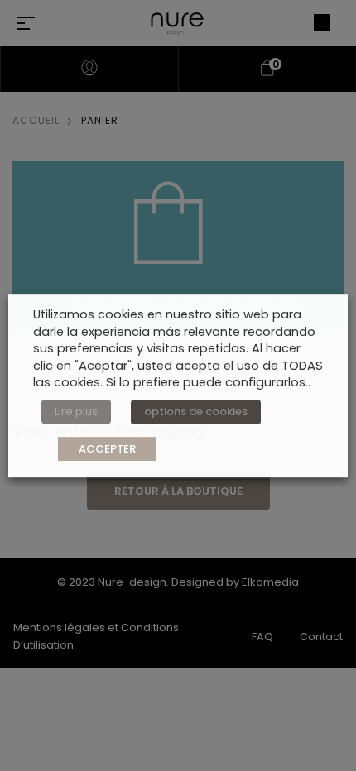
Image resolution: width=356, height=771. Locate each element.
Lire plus (76, 411)
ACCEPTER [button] (107, 449)
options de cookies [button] (196, 411)
